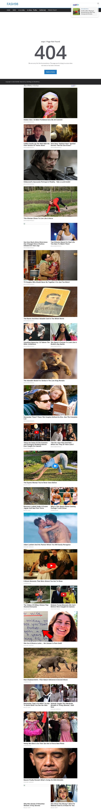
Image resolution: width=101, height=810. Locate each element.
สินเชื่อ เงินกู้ (43, 10)
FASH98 (12, 4)
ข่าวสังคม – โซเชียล (32, 10)
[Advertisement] (50, 24)
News (14, 10)
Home (8, 10)
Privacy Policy (52, 10)
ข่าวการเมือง (21, 10)
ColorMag (28, 82)
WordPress (37, 82)
